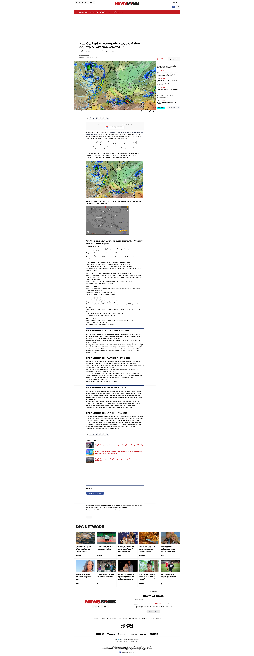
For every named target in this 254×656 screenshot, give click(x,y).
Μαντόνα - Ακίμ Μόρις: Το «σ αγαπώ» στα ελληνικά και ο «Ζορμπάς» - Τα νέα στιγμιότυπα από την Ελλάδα (126, 577)
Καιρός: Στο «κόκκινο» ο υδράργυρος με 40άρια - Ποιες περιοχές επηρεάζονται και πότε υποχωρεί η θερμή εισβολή (167, 66)
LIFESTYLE (136, 6)
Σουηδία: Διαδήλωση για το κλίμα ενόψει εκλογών (166, 103)
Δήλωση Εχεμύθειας (111, 618)
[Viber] (82, 2)
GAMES (160, 6)
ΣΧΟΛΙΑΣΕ (145, 111)
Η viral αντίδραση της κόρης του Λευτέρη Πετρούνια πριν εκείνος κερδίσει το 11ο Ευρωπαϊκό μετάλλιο (126, 549)
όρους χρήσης (158, 603)
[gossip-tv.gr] (100, 634)
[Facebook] (76, 2)
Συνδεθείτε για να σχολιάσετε (95, 493)
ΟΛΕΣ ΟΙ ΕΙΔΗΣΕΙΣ (96, 6)
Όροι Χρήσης (102, 618)
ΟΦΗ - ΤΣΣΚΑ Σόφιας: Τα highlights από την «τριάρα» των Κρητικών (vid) (168, 576)
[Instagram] (85, 2)
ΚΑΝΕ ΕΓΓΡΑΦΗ (152, 611)
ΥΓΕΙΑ (119, 6)
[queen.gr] (121, 634)
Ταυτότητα (95, 618)
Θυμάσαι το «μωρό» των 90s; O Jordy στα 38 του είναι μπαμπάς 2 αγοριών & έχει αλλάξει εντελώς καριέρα (169, 549)
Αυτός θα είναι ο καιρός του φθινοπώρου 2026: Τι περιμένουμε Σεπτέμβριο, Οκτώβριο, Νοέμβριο (147, 549)
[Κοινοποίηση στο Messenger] (96, 118)
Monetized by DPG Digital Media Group (131, 639)
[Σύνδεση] (173, 7)
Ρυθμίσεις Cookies (133, 618)
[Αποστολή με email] (108, 118)
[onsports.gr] (111, 634)
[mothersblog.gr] (143, 634)
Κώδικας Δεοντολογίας (122, 618)
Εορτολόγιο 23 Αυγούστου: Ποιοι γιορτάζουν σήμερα (167, 90)
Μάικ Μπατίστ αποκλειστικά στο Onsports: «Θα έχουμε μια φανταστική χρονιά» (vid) (105, 548)
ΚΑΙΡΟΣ (141, 6)
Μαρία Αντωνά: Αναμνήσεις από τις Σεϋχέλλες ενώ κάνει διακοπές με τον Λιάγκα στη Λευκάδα (147, 577)
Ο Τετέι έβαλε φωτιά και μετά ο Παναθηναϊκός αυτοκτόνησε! (105, 575)
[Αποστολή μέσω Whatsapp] (99, 118)
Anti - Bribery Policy (143, 618)
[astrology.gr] (132, 634)
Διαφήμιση (158, 618)
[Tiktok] (88, 2)
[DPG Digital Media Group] (127, 626)
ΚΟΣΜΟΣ (124, 6)
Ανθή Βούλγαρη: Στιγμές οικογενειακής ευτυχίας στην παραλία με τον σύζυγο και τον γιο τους (84, 577)
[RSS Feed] (94, 2)
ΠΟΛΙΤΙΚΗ (108, 6)
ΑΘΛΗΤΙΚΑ (130, 6)
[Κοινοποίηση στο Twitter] (93, 118)
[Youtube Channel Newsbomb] (91, 2)
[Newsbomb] (100, 601)
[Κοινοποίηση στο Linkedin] (102, 118)
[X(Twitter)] (79, 2)
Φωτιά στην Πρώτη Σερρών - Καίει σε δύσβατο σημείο (106, 12)
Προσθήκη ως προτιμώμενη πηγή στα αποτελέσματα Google (116, 127)
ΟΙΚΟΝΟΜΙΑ (114, 6)
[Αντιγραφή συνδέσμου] (150, 111)
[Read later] (154, 111)
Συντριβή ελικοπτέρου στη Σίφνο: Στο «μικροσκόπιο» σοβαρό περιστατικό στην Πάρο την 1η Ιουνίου (83, 549)
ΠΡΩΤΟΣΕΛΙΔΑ (148, 6)
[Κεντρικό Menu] (178, 7)
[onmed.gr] (153, 634)
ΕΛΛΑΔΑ (103, 6)
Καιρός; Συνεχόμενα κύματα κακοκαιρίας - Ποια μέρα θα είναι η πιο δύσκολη (119, 445)
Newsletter (97, 509)
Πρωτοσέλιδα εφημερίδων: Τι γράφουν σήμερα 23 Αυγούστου (166, 96)
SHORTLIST (154, 6)
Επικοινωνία (151, 618)
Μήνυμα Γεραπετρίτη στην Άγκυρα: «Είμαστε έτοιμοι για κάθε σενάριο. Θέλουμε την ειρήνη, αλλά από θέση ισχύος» (167, 74)
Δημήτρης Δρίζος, (84, 55)
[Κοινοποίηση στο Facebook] (90, 118)
